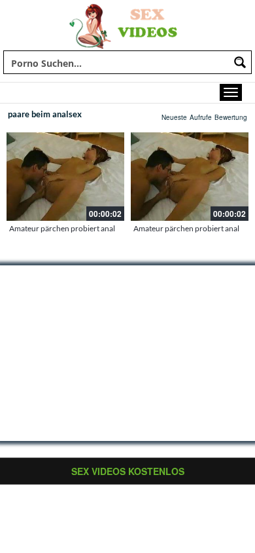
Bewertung (230, 117)
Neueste (174, 117)
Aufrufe (201, 117)
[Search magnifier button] (240, 62)
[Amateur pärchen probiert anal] (65, 176)
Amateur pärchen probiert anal (62, 228)
